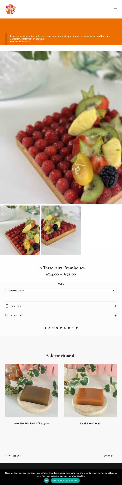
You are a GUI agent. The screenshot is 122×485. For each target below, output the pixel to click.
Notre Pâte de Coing (89, 423)
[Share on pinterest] (57, 328)
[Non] (118, 477)
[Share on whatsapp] (65, 328)
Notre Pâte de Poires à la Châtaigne (31, 423)
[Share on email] (76, 328)
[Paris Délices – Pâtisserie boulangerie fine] (10, 9)
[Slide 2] (61, 230)
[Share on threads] (53, 328)
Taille (61, 284)
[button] (115, 9)
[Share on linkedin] (61, 328)
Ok (46, 480)
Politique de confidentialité (65, 480)
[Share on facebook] (45, 328)
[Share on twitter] (49, 328)
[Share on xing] (72, 328)
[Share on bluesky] (69, 328)
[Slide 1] (20, 230)
